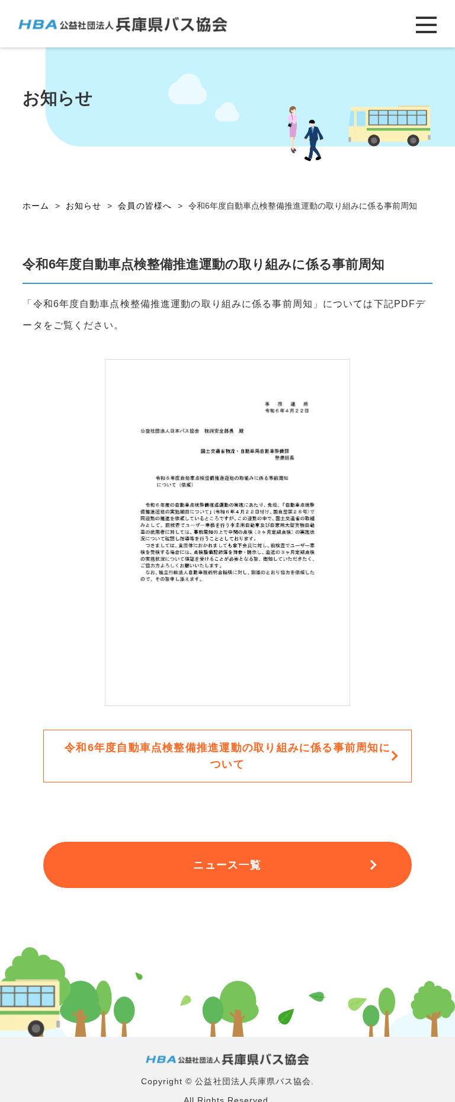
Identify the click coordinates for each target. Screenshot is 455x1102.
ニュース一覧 (227, 865)
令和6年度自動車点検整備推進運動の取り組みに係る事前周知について (227, 756)
